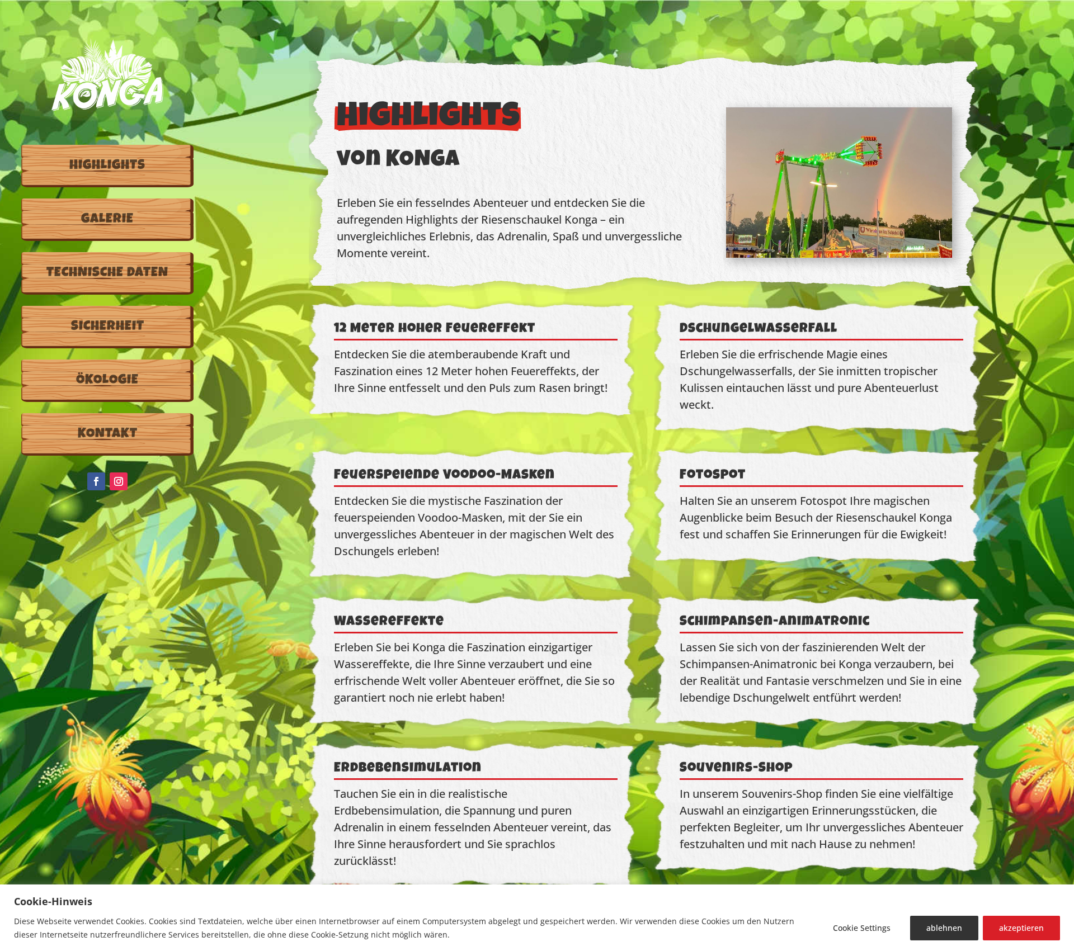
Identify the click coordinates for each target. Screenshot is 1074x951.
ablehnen (944, 927)
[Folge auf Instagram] (119, 481)
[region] (537, 917)
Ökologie (107, 380)
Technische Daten (107, 273)
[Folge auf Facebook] (96, 481)
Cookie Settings (862, 927)
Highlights (107, 166)
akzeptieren (1021, 927)
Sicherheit (107, 327)
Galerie (107, 219)
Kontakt (108, 434)
